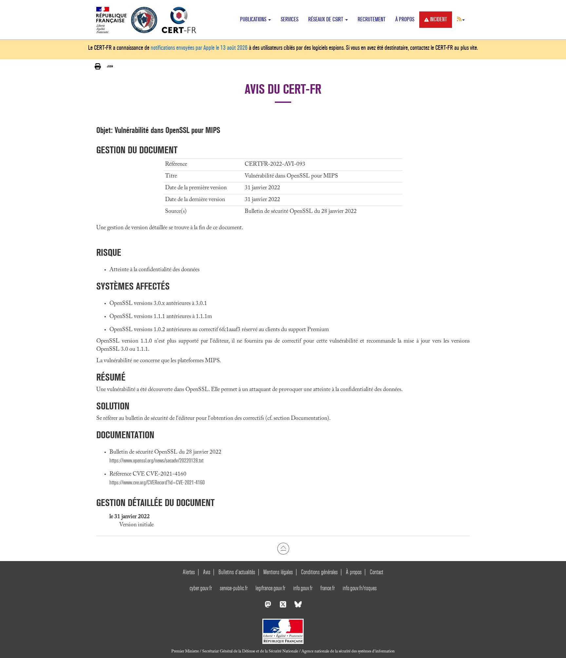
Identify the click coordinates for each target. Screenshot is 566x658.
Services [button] (289, 19)
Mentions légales (278, 572)
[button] (461, 19)
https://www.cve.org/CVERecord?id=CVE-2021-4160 (157, 482)
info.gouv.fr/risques (360, 588)
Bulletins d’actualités (236, 572)
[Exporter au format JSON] (110, 66)
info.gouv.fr (302, 588)
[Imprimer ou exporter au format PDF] (98, 67)
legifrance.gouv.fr (270, 588)
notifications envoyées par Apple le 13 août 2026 (199, 47)
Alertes (189, 572)
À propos (404, 19)
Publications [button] (254, 19)
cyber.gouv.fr (201, 588)
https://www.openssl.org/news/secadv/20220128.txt (156, 460)
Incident (438, 19)
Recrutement (372, 19)
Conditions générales (319, 572)
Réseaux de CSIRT (326, 19)
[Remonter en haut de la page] (283, 549)
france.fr (327, 588)
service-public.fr (234, 588)
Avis (206, 572)
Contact (376, 572)
